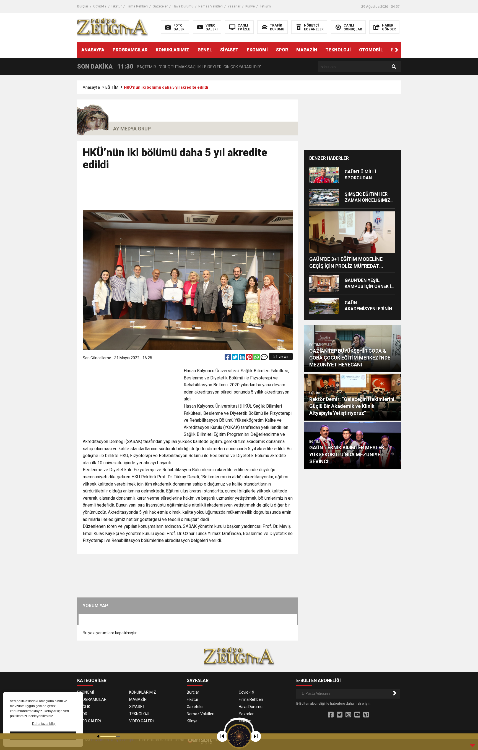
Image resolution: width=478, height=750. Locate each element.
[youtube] (357, 715)
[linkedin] (242, 358)
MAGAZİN (306, 50)
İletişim (265, 6)
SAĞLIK (83, 706)
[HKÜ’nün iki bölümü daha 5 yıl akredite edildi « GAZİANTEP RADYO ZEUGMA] (112, 27)
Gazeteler (160, 6)
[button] (397, 50)
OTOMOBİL (371, 50)
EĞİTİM (111, 87)
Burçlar (82, 6)
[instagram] (348, 715)
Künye (250, 6)
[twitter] (235, 358)
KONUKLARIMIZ (172, 50)
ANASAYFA (92, 50)
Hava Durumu (183, 6)
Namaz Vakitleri (210, 6)
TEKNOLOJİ (338, 50)
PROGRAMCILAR (130, 50)
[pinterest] (249, 358)
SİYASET (229, 50)
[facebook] (228, 358)
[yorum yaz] (264, 358)
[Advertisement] (188, 192)
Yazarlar (234, 6)
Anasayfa (91, 87)
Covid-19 (99, 6)
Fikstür (116, 6)
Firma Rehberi (137, 6)
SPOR (282, 50)
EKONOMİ (257, 50)
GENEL (205, 50)
